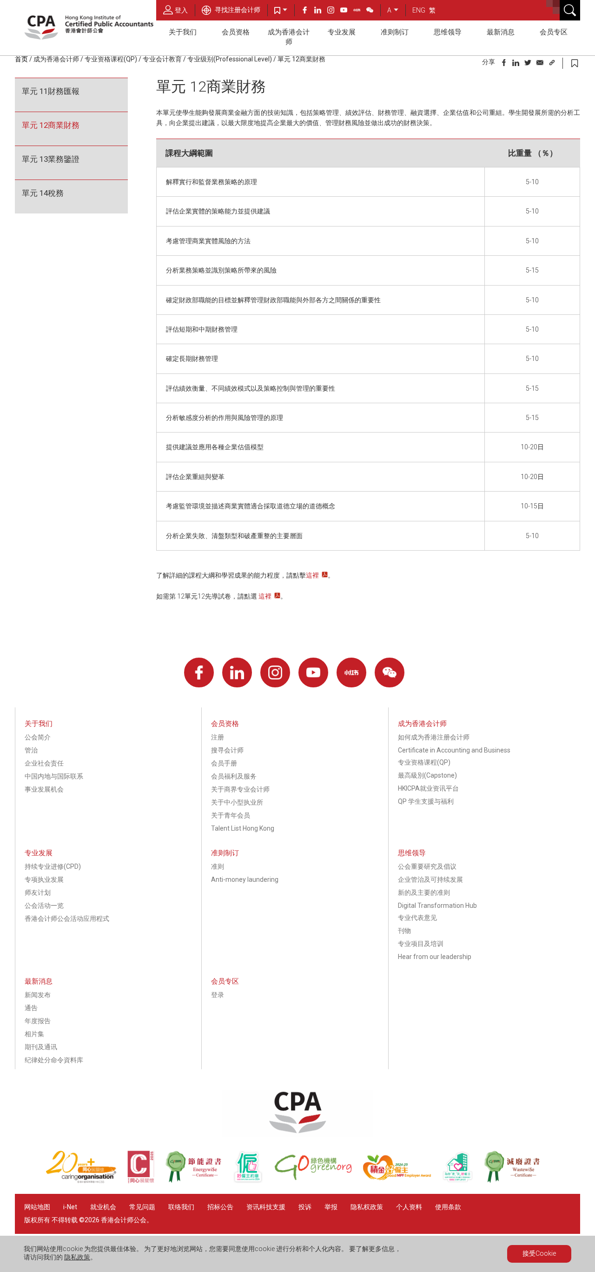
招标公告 (220, 1207)
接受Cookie (539, 1253)
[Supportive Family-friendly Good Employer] (463, 1181)
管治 (31, 750)
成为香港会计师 (289, 37)
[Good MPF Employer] (402, 1181)
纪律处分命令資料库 (54, 1060)
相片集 (34, 1034)
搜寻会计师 (227, 750)
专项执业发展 (44, 879)
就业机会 (104, 1207)
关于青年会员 (230, 815)
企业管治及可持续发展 (430, 879)
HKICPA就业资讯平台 (428, 788)
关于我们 (183, 32)
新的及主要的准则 (424, 892)
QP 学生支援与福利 (426, 801)
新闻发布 (38, 995)
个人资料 (409, 1207)
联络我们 (181, 1207)
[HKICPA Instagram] (333, 11)
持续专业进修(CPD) (53, 866)
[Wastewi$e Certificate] (516, 1181)
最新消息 (501, 32)
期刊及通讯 (41, 1047)
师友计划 (38, 892)
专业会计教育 (162, 59)
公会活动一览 (44, 905)
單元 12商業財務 (50, 125)
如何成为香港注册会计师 (433, 737)
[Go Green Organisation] (318, 1181)
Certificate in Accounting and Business (454, 750)
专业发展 (342, 32)
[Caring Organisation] (86, 1181)
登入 (181, 10)
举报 (330, 1207)
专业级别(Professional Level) (229, 59)
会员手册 (224, 763)
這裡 (312, 575)
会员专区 (554, 32)
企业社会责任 (44, 763)
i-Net (70, 1207)
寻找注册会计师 (236, 9)
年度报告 (38, 1021)
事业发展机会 (44, 789)
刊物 (404, 930)
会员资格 (236, 32)
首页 (21, 59)
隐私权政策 (366, 1207)
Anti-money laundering (244, 879)
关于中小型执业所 (237, 802)
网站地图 (37, 1207)
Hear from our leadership (434, 956)
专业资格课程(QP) (111, 59)
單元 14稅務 (43, 193)
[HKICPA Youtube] (346, 11)
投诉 (304, 1207)
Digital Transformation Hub (437, 905)
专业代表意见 (417, 917)
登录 (217, 995)
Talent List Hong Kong (242, 828)
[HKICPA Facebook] (307, 11)
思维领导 (448, 32)
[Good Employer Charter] (253, 1181)
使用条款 (448, 1207)
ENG (418, 10)
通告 (31, 1008)
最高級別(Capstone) (427, 775)
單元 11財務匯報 (50, 91)
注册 (217, 737)
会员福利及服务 (234, 776)
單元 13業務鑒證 (50, 159)
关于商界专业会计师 (240, 789)
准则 (217, 866)
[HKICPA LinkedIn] (320, 11)
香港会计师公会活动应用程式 (67, 918)
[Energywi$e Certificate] (198, 1181)
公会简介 (38, 737)
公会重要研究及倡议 (427, 866)
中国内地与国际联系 (54, 776)
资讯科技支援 (265, 1207)
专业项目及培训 (420, 943)
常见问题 (142, 1207)
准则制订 (395, 32)
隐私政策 (77, 1257)
